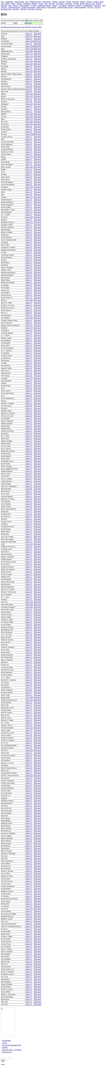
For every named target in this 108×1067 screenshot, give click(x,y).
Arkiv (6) (29, 59)
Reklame (71, 5)
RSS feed (28, 23)
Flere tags (39, 9)
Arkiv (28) (29, 114)
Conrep (40, 4)
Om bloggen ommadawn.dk (11, 1045)
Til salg (4, 1043)
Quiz (2, 2)
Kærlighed (26, 4)
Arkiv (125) (30, 49)
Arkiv (16, 23)
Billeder (34, 4)
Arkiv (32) (29, 71)
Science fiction (19, 2)
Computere (68, 4)
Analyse (15, 5)
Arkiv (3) (29, 39)
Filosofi (68, 2)
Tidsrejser (4, 5)
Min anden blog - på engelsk (11, 1050)
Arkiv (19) (29, 602)
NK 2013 (16, 9)
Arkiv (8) (29, 101)
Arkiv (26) (29, 217)
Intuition (96, 2)
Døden (7, 4)
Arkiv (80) (29, 51)
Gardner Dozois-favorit (65, 7)
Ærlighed (55, 2)
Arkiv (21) (29, 56)
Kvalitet (98, 4)
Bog (27, 2)
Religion (62, 2)
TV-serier (33, 5)
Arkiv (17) (29, 157)
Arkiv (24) (29, 94)
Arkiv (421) (30, 41)
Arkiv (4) (29, 44)
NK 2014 (23, 9)
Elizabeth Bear (87, 5)
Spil (10, 5)
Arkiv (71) (29, 54)
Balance (83, 2)
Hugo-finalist (51, 7)
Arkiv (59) (29, 604)
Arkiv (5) (29, 79)
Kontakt (4, 1047)
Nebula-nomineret (80, 7)
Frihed (13, 4)
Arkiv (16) (29, 117)
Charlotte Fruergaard (28, 7)
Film (46, 4)
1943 (103, 5)
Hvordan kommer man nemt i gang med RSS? (16, 27)
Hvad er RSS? (37, 27)
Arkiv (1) (29, 107)
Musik (82, 4)
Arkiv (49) (29, 122)
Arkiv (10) (29, 124)
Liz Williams (63, 5)
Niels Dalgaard (24, 5)
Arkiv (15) (29, 36)
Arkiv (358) (30, 134)
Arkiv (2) (29, 34)
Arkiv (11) (29, 212)
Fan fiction (59, 4)
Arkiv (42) (29, 728)
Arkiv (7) (29, 69)
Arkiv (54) (29, 61)
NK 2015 (31, 9)
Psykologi (75, 2)
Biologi (89, 2)
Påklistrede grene (35, 2)
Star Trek (52, 4)
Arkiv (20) (29, 167)
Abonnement (6, 1040)
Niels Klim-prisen (14, 7)
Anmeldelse (9, 2)
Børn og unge (89, 4)
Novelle (76, 4)
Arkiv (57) (29, 119)
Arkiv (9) (29, 66)
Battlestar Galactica (44, 5)
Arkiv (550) (30, 46)
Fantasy (54, 5)
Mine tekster (46, 2)
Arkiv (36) (29, 700)
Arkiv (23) (29, 544)
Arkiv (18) (29, 96)
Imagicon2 (97, 5)
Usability (78, 5)
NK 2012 (90, 7)
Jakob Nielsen (41, 7)
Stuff (3, 1052)
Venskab (19, 4)
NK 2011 (4, 7)
